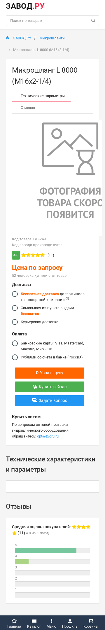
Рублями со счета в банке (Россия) (52, 357)
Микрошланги (52, 38)
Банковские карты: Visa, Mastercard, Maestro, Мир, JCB (52, 346)
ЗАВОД (25, 6)
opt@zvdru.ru (48, 436)
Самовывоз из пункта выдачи (47, 311)
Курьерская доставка (39, 322)
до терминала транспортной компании (53, 297)
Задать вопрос (53, 400)
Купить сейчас (52, 386)
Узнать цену (49, 372)
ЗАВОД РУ (21, 38)
